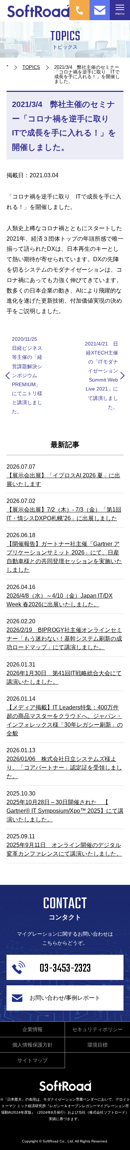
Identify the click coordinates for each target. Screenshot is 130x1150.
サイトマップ (32, 1060)
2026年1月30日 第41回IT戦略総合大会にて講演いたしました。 (64, 677)
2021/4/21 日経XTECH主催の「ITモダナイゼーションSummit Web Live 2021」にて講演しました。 (101, 375)
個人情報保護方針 (32, 1045)
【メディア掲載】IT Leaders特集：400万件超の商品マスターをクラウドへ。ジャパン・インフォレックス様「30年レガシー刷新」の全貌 (64, 720)
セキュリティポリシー (97, 1029)
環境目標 (97, 1045)
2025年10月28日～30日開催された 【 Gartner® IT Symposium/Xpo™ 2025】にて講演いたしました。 (65, 811)
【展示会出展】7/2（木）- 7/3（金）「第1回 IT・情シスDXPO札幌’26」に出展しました (63, 514)
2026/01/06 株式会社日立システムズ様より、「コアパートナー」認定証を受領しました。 (64, 767)
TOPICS (31, 67)
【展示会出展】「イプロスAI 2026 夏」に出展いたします (63, 479)
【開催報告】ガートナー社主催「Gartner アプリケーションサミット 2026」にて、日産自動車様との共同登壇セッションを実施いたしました (64, 557)
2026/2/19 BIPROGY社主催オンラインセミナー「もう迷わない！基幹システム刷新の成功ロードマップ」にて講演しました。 (64, 638)
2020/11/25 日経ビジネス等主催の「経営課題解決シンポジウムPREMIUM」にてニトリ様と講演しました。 (27, 375)
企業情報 (32, 1029)
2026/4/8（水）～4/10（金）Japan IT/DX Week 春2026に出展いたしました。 (59, 600)
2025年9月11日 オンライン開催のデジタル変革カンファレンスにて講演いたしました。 (64, 849)
